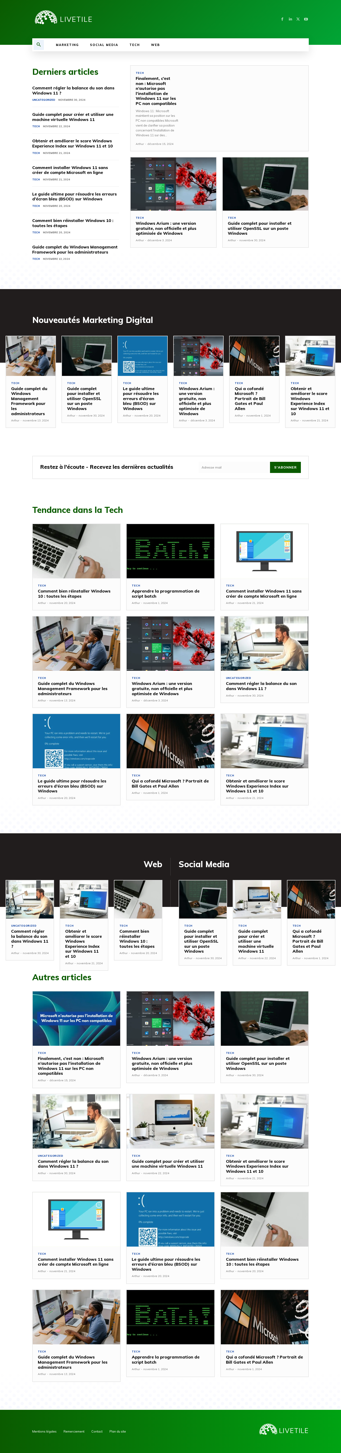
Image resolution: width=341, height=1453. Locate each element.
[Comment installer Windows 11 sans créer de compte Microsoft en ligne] (264, 551)
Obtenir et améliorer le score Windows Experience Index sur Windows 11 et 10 (72, 143)
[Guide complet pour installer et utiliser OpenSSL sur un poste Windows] (265, 184)
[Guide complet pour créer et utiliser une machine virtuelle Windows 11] (257, 899)
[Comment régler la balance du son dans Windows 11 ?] (264, 643)
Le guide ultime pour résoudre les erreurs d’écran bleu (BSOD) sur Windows (74, 196)
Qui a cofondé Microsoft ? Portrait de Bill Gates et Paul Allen (250, 398)
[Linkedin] (290, 19)
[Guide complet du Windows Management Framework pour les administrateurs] (30, 356)
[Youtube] (306, 19)
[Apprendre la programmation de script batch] (170, 551)
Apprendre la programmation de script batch (165, 593)
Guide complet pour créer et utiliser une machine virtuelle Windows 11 (72, 117)
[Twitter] (298, 19)
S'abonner (285, 467)
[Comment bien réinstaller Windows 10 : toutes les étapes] (76, 551)
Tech (36, 126)
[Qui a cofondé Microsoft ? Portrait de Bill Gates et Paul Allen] (254, 356)
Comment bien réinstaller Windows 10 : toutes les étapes (72, 223)
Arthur (140, 144)
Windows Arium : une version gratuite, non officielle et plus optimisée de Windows (166, 228)
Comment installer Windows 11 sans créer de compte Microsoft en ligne (70, 170)
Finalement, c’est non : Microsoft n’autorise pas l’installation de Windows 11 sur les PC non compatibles (156, 91)
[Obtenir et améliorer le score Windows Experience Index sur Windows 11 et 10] (310, 356)
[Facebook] (282, 19)
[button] (39, 45)
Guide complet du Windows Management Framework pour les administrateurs (75, 249)
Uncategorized (43, 99)
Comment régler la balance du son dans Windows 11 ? (73, 90)
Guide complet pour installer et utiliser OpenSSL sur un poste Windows (260, 228)
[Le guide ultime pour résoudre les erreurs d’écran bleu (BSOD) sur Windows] (142, 356)
